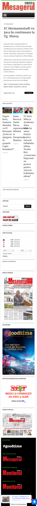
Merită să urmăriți (9, 261)
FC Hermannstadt (12, 84)
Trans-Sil (24, 86)
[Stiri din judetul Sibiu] (18, 6)
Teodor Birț (17, 86)
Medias (11, 86)
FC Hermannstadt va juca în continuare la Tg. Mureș (19, 32)
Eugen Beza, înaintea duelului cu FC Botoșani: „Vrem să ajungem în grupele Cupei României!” (7, 133)
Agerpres (6, 69)
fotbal (21, 84)
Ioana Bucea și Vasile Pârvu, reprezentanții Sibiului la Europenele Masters (18, 128)
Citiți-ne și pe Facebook (10, 189)
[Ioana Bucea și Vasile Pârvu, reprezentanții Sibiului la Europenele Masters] (18, 111)
